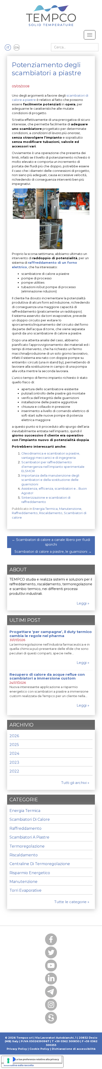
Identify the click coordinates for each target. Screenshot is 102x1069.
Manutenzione (70, 509)
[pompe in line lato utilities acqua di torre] (74, 203)
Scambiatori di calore (29, 819)
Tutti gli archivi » (75, 782)
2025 (14, 744)
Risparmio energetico (29, 873)
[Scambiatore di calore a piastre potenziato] (51, 233)
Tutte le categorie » (71, 902)
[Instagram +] (51, 1005)
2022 (14, 771)
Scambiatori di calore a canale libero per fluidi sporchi (51, 542)
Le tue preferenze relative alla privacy (37, 1059)
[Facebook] (51, 939)
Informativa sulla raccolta (19, 1065)
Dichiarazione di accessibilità (73, 1048)
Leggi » (83, 603)
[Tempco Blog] (51, 13)
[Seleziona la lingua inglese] (16, 47)
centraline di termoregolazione (39, 864)
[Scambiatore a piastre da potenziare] (47, 203)
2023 (14, 762)
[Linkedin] (51, 979)
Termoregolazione (27, 846)
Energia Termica (45, 509)
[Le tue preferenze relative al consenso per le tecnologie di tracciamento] (8, 1060)
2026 (14, 736)
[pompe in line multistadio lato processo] (24, 203)
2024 (14, 753)
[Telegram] (51, 992)
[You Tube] (51, 965)
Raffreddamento (25, 513)
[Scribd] (51, 1018)
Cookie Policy (39, 1048)
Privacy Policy (17, 1048)
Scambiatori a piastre (29, 837)
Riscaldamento (50, 513)
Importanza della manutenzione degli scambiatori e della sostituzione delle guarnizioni (50, 480)
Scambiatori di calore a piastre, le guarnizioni (53, 551)
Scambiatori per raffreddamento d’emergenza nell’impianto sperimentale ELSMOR (52, 466)
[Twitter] (51, 952)
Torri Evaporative (25, 890)
